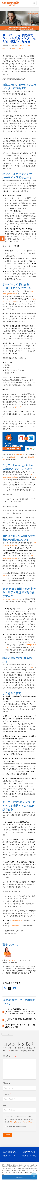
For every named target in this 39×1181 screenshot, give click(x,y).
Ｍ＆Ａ (4, 575)
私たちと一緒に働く (29, 1156)
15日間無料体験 (16, 920)
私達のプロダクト (29, 1152)
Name (7, 1083)
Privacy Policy (14, 1122)
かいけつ (31, 667)
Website (7, 1105)
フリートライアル (19, 454)
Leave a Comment (17, 49)
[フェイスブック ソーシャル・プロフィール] (4, 988)
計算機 (12, 457)
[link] (11, 960)
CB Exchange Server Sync (11, 599)
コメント (10, 1056)
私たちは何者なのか (10, 1152)
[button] (34, 3)
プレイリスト (19, 407)
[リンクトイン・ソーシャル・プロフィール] (14, 988)
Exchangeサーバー (7, 1034)
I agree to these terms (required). (16, 1126)
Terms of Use (27, 1122)
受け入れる (19, 1177)
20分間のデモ (16, 926)
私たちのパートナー (10, 1156)
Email (7, 1094)
